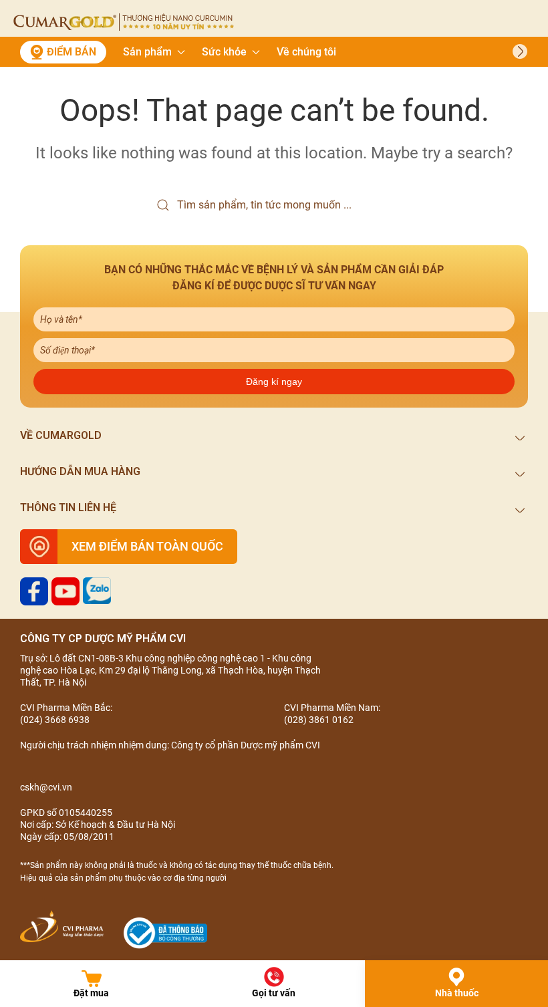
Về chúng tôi (306, 51)
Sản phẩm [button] (147, 51)
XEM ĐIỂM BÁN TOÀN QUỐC (147, 546)
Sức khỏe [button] (224, 51)
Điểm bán (71, 51)
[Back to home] (123, 22)
